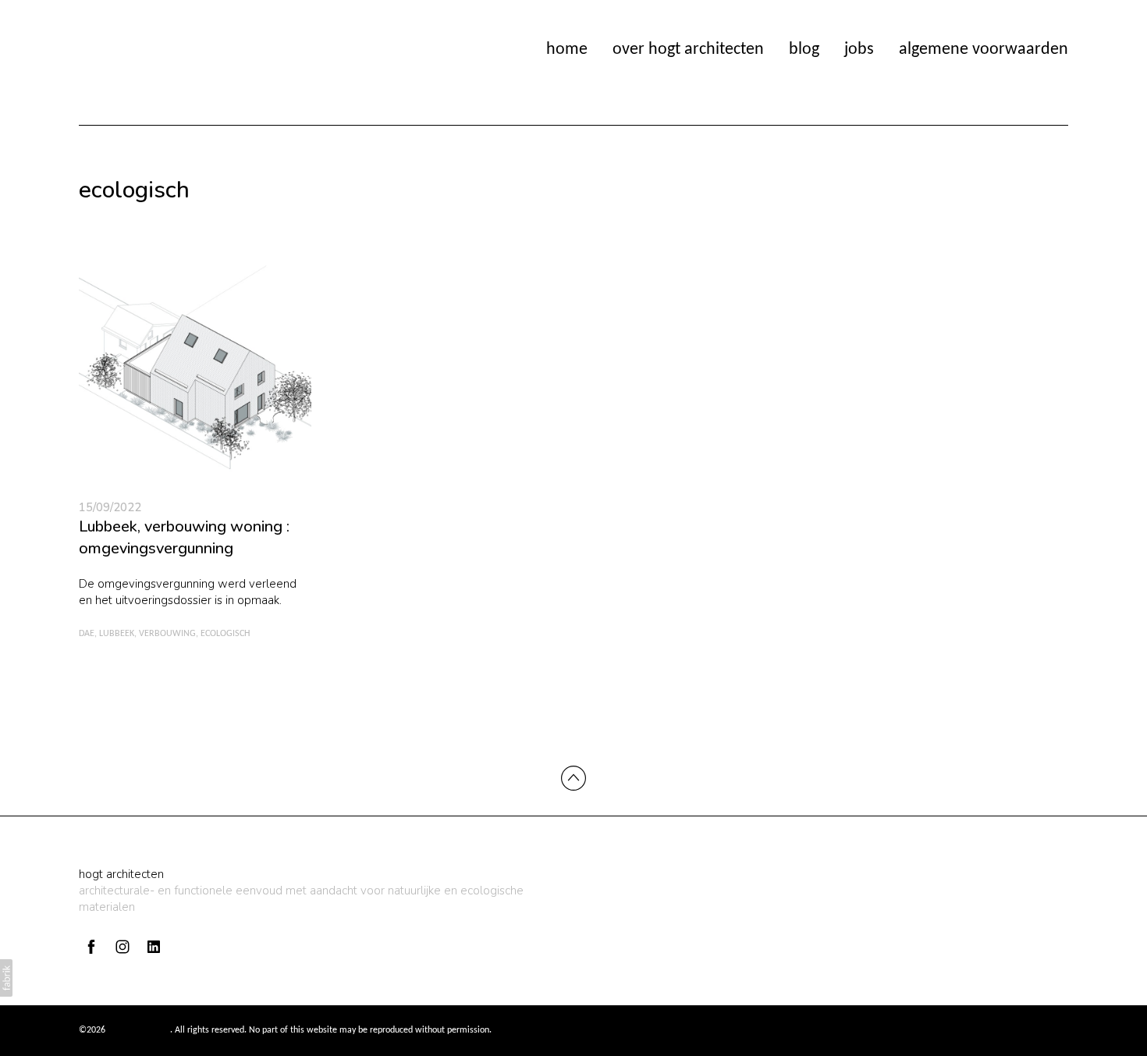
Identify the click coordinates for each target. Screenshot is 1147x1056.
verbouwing (167, 633)
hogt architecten (121, 874)
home (567, 50)
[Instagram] (122, 946)
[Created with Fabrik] (6, 978)
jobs (859, 50)
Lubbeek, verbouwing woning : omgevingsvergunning (184, 537)
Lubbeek (116, 633)
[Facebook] (91, 946)
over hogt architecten (688, 50)
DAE (86, 633)
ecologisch (225, 633)
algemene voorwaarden (983, 50)
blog (804, 50)
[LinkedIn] (153, 946)
